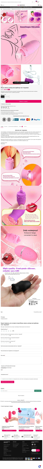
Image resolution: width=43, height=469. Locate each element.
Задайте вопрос (38, 390)
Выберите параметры (9, 430)
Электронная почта (4, 374)
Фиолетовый (7, 96)
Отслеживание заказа (7, 455)
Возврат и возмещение (6, 449)
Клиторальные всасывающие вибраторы (19, 401)
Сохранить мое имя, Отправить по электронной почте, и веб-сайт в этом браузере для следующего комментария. (20, 378)
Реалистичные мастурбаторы (15, 402)
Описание (5, 126)
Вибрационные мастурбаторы (16, 9)
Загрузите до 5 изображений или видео (8, 365)
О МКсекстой (24, 443)
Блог (23, 446)
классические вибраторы (8, 401)
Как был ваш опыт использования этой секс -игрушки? (11, 345)
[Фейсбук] (32, 444)
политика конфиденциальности (26, 450)
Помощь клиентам (7, 444)
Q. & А (25, 126)
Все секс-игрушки (16, 443)
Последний (15, 446)
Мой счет (5, 453)
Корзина (5, 452)
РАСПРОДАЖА (15, 445)
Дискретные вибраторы (29, 401)
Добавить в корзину (23, 101)
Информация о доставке (6, 447)
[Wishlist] (16, 409)
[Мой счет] (38, 5)
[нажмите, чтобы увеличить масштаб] (21, 44)
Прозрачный (3, 98)
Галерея (2, 126)
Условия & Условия (25, 448)
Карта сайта (24, 452)
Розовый (2, 96)
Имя (2, 369)
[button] (40, 5)
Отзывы (20, 126)
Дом (1, 9)
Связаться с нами (25, 445)
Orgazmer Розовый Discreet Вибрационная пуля (8, 427)
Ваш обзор (3, 355)
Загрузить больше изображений (21, 82)
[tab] (2, 126)
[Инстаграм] (35, 444)
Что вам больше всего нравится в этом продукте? (10, 350)
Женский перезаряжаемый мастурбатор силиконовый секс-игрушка (26, 427)
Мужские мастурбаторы (6, 9)
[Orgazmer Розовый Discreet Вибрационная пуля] (9, 416)
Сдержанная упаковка (7, 450)
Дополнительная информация (13, 126)
